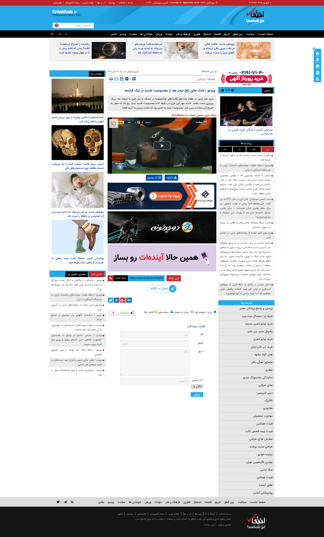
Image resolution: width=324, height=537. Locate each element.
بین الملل (238, 34)
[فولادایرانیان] (162, 196)
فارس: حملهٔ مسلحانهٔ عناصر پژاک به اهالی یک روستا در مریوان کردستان (245, 225)
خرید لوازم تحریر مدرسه (259, 324)
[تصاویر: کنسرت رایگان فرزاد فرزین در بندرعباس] (246, 111)
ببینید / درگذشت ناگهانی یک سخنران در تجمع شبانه (76, 317)
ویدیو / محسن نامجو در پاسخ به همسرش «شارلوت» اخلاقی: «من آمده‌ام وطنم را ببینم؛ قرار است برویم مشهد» (76, 339)
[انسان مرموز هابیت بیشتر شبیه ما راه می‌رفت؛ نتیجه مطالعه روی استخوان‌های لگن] (78, 142)
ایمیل (200, 343)
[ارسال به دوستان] (116, 79)
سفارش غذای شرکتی (261, 439)
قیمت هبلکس (264, 423)
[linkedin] (129, 300)
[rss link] (72, 502)
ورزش (159, 34)
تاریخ (227, 34)
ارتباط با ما (210, 514)
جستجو (130, 514)
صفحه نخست (265, 34)
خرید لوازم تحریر (263, 339)
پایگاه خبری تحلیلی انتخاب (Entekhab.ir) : (193, 115)
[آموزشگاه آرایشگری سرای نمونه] (162, 257)
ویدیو (123, 34)
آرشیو (120, 514)
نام (202, 334)
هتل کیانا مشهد (263, 354)
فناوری (196, 34)
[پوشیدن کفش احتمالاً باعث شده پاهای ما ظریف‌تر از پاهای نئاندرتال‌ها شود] (78, 237)
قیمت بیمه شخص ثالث (259, 431)
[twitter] (52, 34)
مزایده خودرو (265, 454)
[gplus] (123, 300)
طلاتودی (268, 408)
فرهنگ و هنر (183, 34)
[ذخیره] (122, 79)
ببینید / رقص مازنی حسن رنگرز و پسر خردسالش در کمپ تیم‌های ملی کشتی (76, 362)
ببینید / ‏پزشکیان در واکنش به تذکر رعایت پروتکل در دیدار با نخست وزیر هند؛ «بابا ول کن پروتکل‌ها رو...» (76, 284)
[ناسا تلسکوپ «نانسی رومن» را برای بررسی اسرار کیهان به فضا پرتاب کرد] (78, 96)
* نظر (200, 352)
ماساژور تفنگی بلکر (262, 362)
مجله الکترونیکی (157, 514)
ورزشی (201, 79)
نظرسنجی (57, 2)
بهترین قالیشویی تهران (259, 462)
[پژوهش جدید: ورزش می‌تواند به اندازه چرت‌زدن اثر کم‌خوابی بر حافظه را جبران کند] (78, 190)
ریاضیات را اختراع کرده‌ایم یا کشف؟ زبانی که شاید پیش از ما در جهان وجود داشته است (74, 48)
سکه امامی (266, 469)
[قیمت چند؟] (317, 59)
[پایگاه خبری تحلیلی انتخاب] (258, 17)
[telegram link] (65, 502)
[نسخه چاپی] (111, 79)
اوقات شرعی (88, 2)
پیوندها (112, 2)
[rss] (66, 34)
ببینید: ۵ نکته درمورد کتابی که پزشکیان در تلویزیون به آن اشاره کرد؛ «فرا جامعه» (76, 327)
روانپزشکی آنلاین (263, 493)
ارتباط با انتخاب (125, 2)
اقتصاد (217, 34)
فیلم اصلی (165, 187)
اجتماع (207, 34)
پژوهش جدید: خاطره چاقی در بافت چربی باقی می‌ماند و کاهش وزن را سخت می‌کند (219, 48)
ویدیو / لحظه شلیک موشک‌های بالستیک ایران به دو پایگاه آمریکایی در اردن (245, 167)
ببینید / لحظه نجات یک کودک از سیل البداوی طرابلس (76, 352)
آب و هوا (101, 2)
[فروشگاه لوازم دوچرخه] (162, 227)
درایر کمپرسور (265, 393)
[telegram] (59, 34)
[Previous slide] (232, 90)
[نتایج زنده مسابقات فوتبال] (317, 78)
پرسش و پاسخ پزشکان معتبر (256, 308)
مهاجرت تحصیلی (263, 416)
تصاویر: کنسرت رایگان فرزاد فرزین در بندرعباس (250, 131)
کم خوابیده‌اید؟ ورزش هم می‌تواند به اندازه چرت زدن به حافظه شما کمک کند (147, 48)
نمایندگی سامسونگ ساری (258, 377)
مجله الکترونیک (72, 2)
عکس (114, 34)
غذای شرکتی (266, 385)
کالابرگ (268, 400)
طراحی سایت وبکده (261, 446)
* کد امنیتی (197, 380)
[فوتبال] (317, 66)
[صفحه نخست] (317, 53)
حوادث (169, 34)
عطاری (269, 370)
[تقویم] (317, 72)
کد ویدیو (152, 177)
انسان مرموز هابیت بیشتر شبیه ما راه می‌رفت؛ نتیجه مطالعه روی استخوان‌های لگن (78, 166)
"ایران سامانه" (209, 525)
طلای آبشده (266, 485)
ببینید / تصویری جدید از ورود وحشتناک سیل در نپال (76, 372)
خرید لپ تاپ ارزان (262, 347)
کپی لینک (174, 278)
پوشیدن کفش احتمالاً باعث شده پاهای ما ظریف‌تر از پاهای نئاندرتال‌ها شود (78, 260)
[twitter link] (58, 502)
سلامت (133, 34)
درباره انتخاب (225, 514)
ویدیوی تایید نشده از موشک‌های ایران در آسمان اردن (245, 235)
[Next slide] (222, 90)
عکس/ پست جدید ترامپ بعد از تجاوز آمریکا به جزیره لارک (245, 157)
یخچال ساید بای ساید (260, 331)
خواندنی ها (146, 34)
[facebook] (116, 300)
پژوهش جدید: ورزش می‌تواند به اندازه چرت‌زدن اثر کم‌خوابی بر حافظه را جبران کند (78, 214)
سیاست (250, 34)
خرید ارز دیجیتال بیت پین (257, 316)
